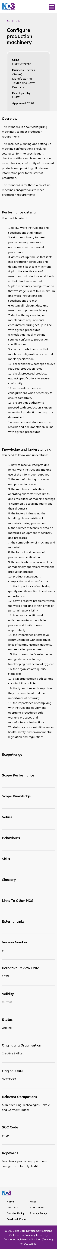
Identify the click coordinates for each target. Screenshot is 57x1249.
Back (16, 21)
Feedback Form (16, 1219)
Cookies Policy (16, 1213)
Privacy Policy (38, 1213)
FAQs (33, 1201)
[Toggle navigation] (52, 6)
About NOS (37, 1207)
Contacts (12, 1207)
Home (10, 1201)
